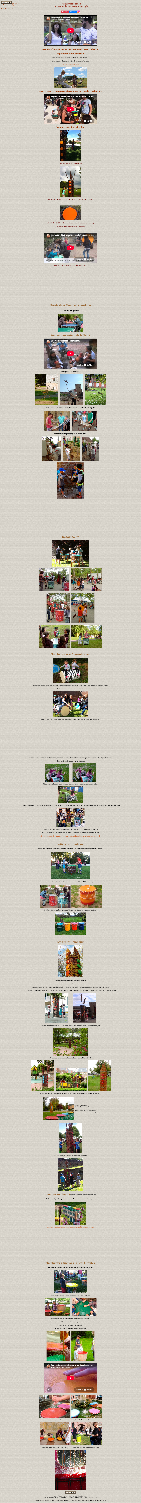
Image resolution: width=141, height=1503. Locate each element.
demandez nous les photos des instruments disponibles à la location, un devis (70, 836)
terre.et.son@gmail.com (12, 5)
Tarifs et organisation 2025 (70, 64)
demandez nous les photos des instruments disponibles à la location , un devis (70, 1227)
